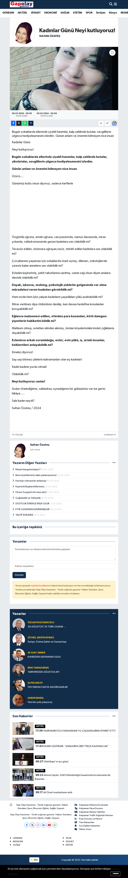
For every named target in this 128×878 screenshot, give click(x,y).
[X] (32, 825)
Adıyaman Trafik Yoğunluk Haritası (96, 815)
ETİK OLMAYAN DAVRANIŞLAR (32, 509)
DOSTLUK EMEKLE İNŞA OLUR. (32, 503)
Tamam (115, 873)
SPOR (89, 12)
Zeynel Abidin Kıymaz (41, 637)
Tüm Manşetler (86, 822)
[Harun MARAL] (18, 700)
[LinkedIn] (43, 825)
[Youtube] (49, 825)
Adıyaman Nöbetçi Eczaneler (93, 805)
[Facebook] (26, 825)
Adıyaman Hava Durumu (91, 808)
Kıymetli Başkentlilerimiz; (30, 486)
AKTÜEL (22, 12)
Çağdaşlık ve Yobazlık (28, 498)
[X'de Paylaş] (19, 123)
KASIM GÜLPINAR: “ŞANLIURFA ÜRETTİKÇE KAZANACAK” (72, 746)
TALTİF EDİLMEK (24, 515)
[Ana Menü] (115, 4)
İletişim (100, 12)
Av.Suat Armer (36, 653)
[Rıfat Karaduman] (18, 670)
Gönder (19, 575)
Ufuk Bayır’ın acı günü (52, 761)
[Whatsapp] (54, 825)
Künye (113, 12)
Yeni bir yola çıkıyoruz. (40, 702)
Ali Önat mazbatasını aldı (54, 792)
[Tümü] (114, 613)
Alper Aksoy (35, 683)
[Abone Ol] (114, 123)
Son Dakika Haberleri (89, 826)
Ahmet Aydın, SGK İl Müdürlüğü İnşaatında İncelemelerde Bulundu (72, 777)
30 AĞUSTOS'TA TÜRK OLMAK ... (47, 626)
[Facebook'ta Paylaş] (13, 123)
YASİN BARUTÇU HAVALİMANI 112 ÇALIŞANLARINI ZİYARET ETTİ (75, 730)
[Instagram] (38, 825)
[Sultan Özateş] (23, 32)
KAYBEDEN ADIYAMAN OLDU (44, 657)
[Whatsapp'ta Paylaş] (25, 123)
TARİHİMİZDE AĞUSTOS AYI (43, 672)
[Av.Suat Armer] (18, 654)
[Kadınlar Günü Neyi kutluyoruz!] (64, 78)
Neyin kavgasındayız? (28, 469)
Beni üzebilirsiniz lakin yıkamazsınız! (36, 475)
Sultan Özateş (49, 36)
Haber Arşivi (85, 829)
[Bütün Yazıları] (114, 462)
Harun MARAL (36, 698)
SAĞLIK (64, 12)
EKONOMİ (50, 12)
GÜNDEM (8, 12)
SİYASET (36, 12)
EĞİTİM (77, 12)
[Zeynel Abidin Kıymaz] (18, 639)
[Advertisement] (64, 210)
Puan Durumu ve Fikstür (90, 819)
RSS (36, 860)
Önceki (19, 435)
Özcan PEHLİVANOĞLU (41, 622)
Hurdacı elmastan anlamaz (31, 481)
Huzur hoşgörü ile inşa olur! (31, 492)
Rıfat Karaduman (38, 668)
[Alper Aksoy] (18, 685)
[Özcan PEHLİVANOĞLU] (18, 624)
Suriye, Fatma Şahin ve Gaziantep (47, 641)
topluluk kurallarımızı (40, 585)
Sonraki (108, 435)
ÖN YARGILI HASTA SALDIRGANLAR (48, 687)
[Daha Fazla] (30, 123)
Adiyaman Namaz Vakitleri (92, 812)
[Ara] (111, 4)
